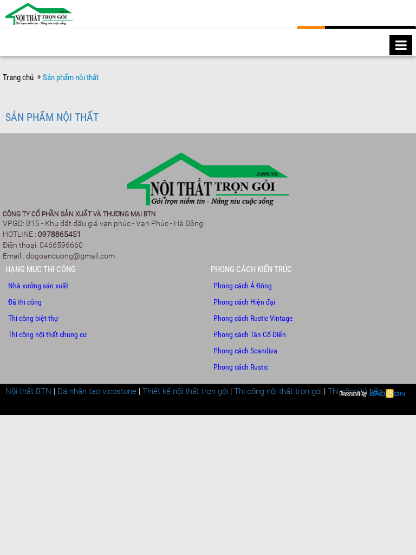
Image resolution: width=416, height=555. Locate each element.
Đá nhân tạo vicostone (96, 391)
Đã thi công (25, 302)
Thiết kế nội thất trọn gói (185, 391)
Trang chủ (18, 77)
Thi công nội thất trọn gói (278, 391)
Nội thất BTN (28, 391)
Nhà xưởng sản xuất (38, 285)
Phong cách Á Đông (242, 285)
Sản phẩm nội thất (52, 117)
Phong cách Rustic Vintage (253, 318)
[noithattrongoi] (39, 16)
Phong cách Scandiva (245, 350)
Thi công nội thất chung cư (47, 334)
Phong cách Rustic (240, 367)
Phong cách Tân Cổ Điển (249, 334)
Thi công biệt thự (33, 318)
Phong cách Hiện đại (244, 302)
